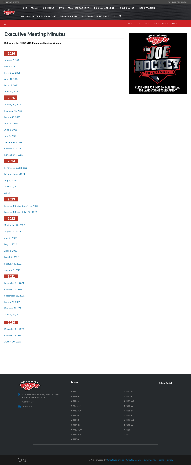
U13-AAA (77, 429)
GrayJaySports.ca (115, 459)
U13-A (76, 439)
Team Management (78, 8)
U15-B (129, 410)
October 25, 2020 (13, 335)
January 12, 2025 (13, 104)
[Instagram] (120, 16)
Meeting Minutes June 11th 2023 (21, 205)
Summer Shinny (68, 16)
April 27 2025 (11, 123)
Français (172, 2)
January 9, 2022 (12, 270)
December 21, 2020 (14, 329)
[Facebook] (115, 16)
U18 (173, 23)
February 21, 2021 (13, 308)
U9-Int (76, 401)
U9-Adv (77, 396)
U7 (4, 23)
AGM (7, 192)
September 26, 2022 (14, 225)
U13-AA (77, 434)
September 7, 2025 (13, 142)
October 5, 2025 (12, 148)
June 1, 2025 (10, 129)
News (61, 8)
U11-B (76, 420)
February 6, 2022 (13, 264)
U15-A (129, 405)
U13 (155, 23)
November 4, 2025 (13, 154)
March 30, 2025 (12, 117)
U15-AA (130, 401)
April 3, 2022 (10, 251)
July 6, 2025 (10, 136)
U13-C (129, 396)
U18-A (129, 425)
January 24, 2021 (13, 314)
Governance (127, 8)
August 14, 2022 (12, 231)
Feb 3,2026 (9, 66)
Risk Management (104, 8)
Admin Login (182, 2)
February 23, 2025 (13, 110)
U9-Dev (77, 405)
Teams (34, 8)
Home (24, 8)
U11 (146, 23)
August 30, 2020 (12, 341)
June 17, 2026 (11, 91)
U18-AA (130, 420)
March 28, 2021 (12, 302)
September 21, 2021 (14, 295)
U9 (137, 23)
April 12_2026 (11, 79)
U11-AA (77, 410)
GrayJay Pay (150, 459)
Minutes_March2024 (14, 174)
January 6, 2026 (12, 60)
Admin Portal (165, 383)
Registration (147, 8)
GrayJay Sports (12, 2)
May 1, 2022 (10, 244)
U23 (183, 23)
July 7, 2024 (10, 180)
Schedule (48, 8)
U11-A (76, 415)
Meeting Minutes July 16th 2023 (20, 212)
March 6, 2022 (11, 257)
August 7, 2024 (12, 186)
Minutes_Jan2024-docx (15, 167)
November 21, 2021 (14, 283)
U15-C (129, 415)
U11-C (76, 425)
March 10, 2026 (12, 72)
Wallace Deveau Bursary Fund (38, 16)
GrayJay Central (134, 459)
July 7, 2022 (10, 238)
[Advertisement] (158, 117)
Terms (161, 459)
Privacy (169, 459)
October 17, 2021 (13, 289)
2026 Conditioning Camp (95, 16)
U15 (164, 23)
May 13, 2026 (11, 85)
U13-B (129, 391)
